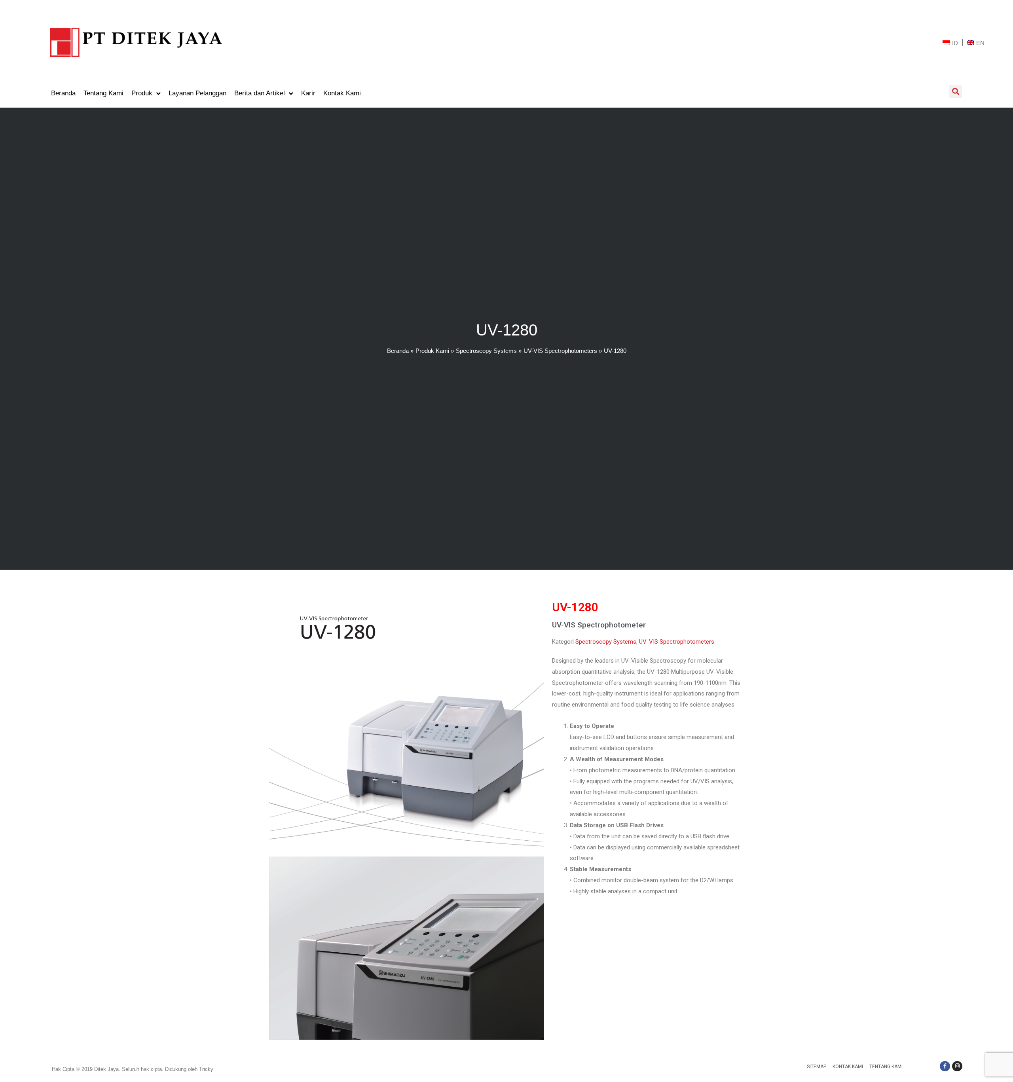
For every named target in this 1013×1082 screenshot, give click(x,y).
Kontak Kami (848, 1066)
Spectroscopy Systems (605, 641)
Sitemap (816, 1066)
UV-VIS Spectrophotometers (676, 641)
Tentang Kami (886, 1066)
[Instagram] (957, 1066)
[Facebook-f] (945, 1066)
